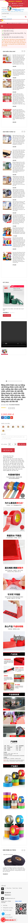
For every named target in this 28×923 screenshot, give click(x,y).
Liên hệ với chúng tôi (7, 917)
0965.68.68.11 (8, 895)
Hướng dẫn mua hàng (8, 907)
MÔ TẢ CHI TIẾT (8, 450)
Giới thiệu (5, 905)
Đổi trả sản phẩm (7, 914)
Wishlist (15, 3)
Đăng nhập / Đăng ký (18, 5)
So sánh (21, 3)
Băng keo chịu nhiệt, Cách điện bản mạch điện (13, 309)
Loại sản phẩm (5, 13)
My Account (7, 3)
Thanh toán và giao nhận (7, 911)
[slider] (4, 407)
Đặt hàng (22, 444)
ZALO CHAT (18, 901)
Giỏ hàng (9, 5)
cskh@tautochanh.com (10, 898)
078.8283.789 (8, 892)
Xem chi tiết (7, 315)
